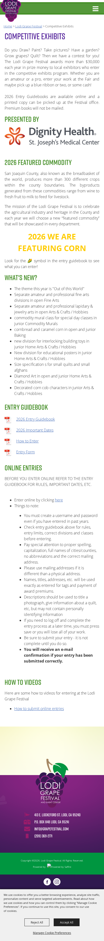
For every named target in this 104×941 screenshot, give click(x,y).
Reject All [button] (37, 922)
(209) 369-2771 (43, 836)
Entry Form (25, 452)
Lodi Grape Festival (28, 26)
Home (8, 26)
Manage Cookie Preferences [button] (52, 933)
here (59, 500)
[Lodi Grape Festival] (10, 11)
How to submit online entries (39, 708)
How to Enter (27, 441)
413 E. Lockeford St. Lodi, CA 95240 (57, 815)
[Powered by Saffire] (59, 867)
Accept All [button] (66, 922)
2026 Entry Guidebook (35, 419)
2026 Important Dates (34, 430)
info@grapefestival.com (51, 829)
